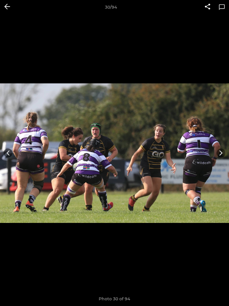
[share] (207, 7)
